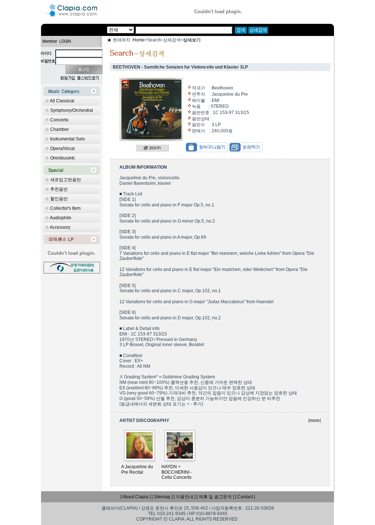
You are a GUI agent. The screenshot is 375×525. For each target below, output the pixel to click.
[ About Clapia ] (135, 496)
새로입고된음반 (65, 179)
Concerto (59, 119)
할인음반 (59, 198)
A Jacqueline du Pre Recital (137, 469)
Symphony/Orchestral (71, 110)
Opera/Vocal (62, 148)
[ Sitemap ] (162, 496)
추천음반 (59, 189)
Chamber (59, 129)
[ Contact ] (245, 496)
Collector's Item (65, 208)
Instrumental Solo (67, 139)
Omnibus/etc (62, 158)
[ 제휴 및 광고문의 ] (215, 496)
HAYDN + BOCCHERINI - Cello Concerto (176, 472)
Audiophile (60, 217)
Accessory (60, 227)
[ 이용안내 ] (185, 496)
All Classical (62, 100)
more (314, 420)
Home (139, 40)
